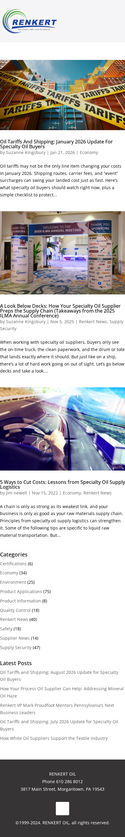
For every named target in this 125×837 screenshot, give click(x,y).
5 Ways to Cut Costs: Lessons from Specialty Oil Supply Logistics (62, 484)
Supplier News (15, 638)
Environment (13, 582)
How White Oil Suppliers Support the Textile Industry (54, 738)
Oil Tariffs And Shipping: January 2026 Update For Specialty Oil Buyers (56, 144)
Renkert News (93, 321)
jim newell (16, 493)
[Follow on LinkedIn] (62, 808)
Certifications (13, 563)
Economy (89, 152)
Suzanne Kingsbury (26, 152)
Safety (6, 629)
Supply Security (16, 647)
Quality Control (15, 610)
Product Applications (21, 591)
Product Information (20, 601)
